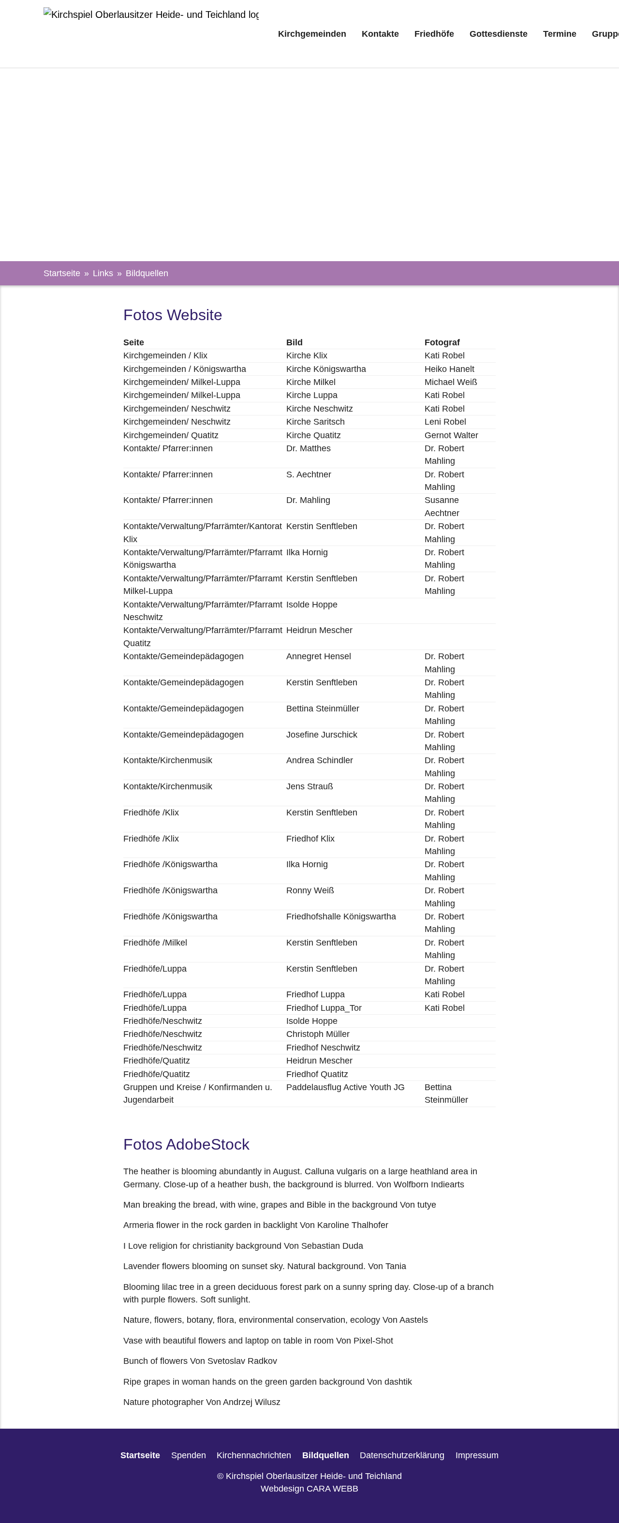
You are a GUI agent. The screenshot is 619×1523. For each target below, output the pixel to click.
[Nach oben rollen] (596, 1500)
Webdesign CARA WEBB (309, 1488)
